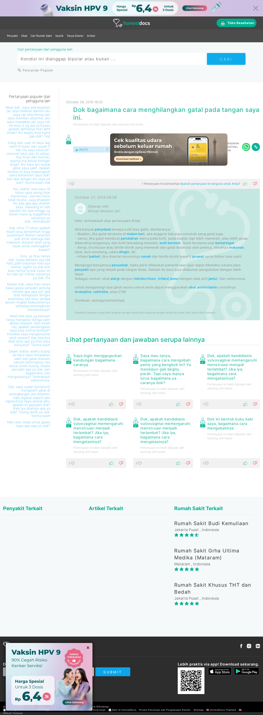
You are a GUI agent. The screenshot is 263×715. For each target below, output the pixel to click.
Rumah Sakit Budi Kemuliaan (211, 523)
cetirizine (100, 292)
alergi (115, 279)
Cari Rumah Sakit (41, 35)
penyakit (82, 269)
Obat (24, 35)
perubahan (129, 238)
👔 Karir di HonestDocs (122, 709)
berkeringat (224, 243)
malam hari (135, 234)
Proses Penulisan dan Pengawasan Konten (165, 709)
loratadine (83, 292)
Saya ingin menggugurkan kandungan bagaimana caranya (97, 360)
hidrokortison (145, 279)
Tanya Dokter (75, 35)
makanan (236, 247)
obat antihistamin (203, 287)
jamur (174, 279)
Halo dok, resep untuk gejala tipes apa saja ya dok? (28, 424)
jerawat (198, 256)
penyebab (103, 229)
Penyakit (12, 35)
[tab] (163, 249)
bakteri (94, 256)
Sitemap (198, 709)
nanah (146, 256)
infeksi (163, 279)
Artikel (91, 35)
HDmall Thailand (13, 713)
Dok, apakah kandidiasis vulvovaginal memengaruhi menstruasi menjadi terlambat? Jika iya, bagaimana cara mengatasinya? (232, 366)
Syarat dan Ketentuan (93, 709)
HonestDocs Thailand (223, 709)
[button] (163, 184)
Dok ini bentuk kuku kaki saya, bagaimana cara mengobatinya (230, 423)
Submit (112, 672)
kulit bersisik (170, 243)
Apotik (59, 35)
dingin (124, 252)
